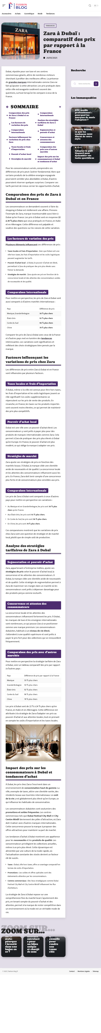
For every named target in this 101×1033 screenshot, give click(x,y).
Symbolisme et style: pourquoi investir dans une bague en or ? (11, 942)
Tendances (50, 25)
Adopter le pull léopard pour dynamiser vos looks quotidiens (84, 154)
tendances (46, 338)
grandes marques (17, 82)
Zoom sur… (23, 931)
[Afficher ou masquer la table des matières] (49, 107)
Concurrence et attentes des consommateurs (47, 139)
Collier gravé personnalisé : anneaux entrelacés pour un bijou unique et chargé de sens (33, 939)
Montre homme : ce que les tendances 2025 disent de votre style (84, 134)
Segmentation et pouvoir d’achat (47, 131)
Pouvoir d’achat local (21, 154)
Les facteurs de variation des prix (19, 124)
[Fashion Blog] (18, 5)
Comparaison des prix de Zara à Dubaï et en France (19, 115)
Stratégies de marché (21, 159)
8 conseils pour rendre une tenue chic (54, 944)
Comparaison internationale (18, 131)
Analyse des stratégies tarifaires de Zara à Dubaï (48, 122)
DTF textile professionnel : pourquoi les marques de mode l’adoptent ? (85, 115)
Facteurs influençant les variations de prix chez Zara (20, 139)
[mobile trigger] (4, 5)
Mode (79, 148)
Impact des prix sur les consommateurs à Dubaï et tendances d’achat (49, 159)
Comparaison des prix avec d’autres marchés (48, 149)
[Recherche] (90, 6)
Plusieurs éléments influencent (21, 245)
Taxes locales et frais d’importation (21, 148)
